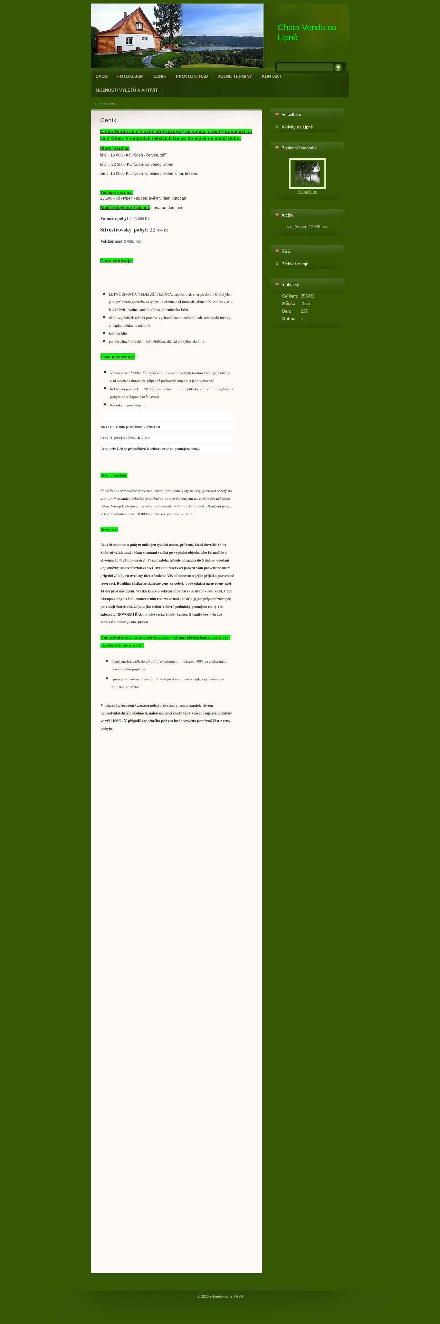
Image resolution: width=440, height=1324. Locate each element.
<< (289, 226)
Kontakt (272, 76)
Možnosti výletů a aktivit (127, 90)
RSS (239, 1296)
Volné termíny (234, 76)
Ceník (159, 76)
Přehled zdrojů (295, 263)
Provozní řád (192, 76)
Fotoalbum (130, 76)
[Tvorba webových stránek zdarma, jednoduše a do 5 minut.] (231, 1296)
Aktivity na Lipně (297, 127)
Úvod (102, 76)
